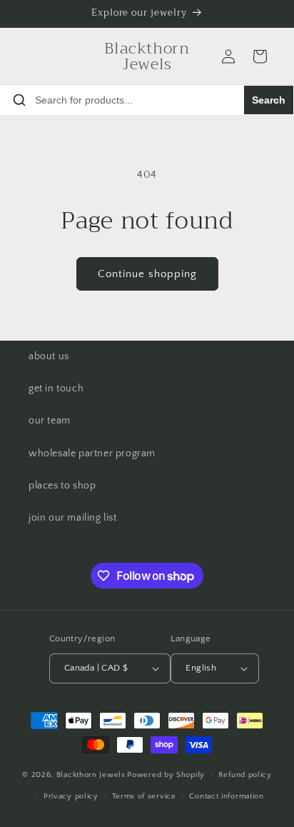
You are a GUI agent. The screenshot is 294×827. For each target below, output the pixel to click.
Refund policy (245, 775)
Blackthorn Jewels (91, 774)
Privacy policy (71, 796)
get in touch (56, 388)
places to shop (62, 485)
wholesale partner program (92, 453)
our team (50, 420)
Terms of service (144, 796)
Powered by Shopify (166, 774)
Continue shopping (147, 274)
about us (49, 356)
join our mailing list (73, 517)
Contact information (226, 796)
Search (268, 100)
